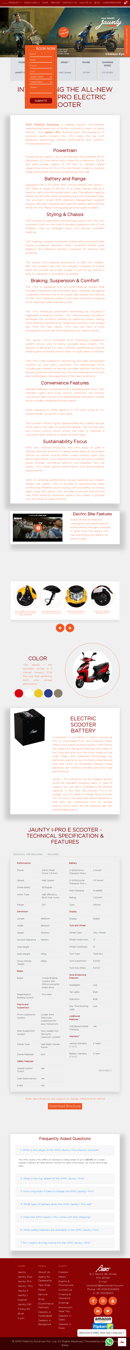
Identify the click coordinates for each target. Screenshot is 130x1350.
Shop (45, 3)
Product (14, 3)
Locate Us (85, 3)
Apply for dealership (127, 41)
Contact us (70, 3)
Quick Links (31, 3)
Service (55, 3)
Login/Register (112, 3)
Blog (97, 3)
